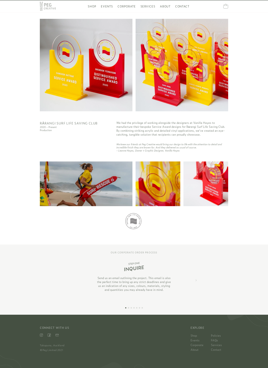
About (165, 6)
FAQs (214, 340)
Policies (216, 335)
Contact (182, 6)
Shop (92, 6)
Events (107, 6)
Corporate (127, 6)
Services (147, 6)
